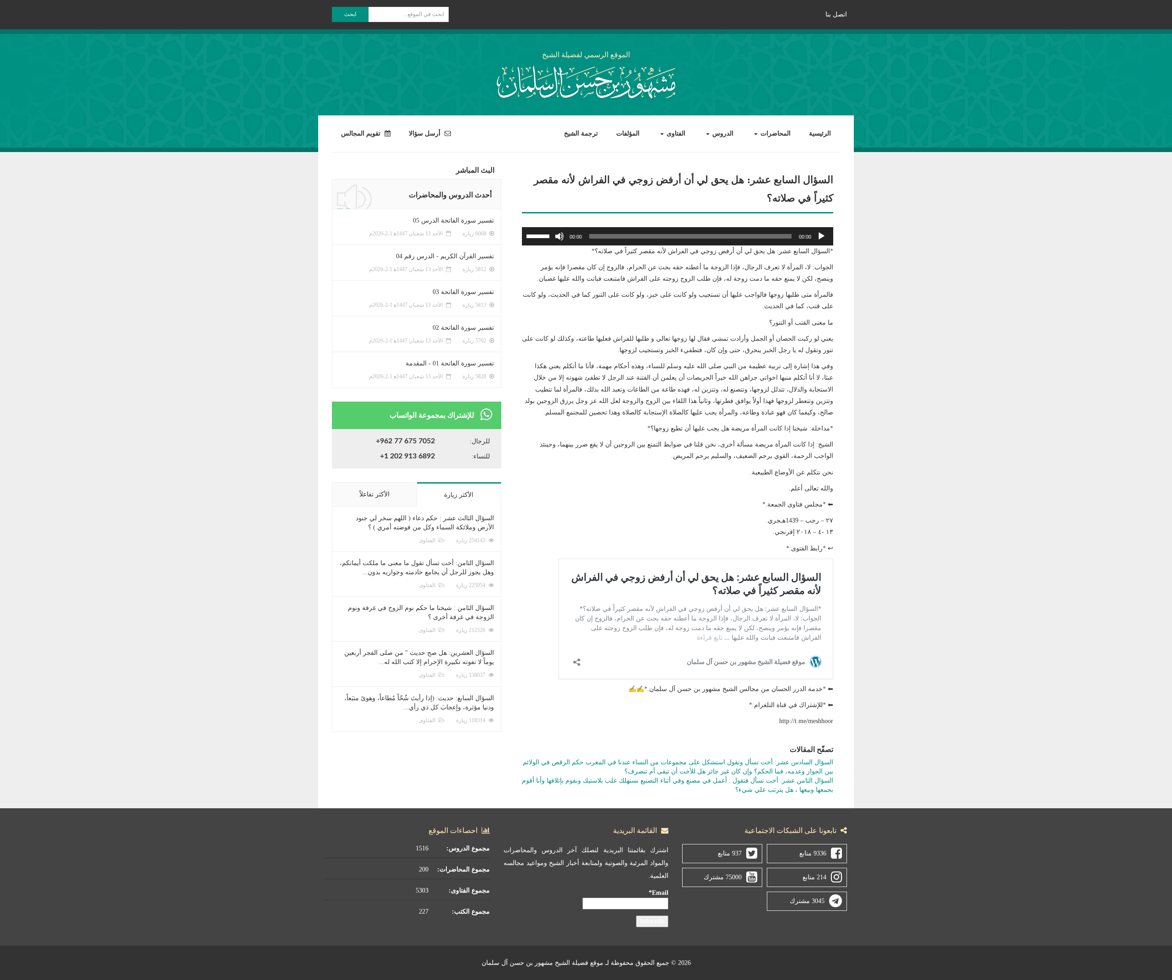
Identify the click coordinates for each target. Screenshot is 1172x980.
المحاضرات (775, 133)
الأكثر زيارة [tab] (458, 494)
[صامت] (559, 236)
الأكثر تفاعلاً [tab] (374, 494)
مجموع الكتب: (471, 911)
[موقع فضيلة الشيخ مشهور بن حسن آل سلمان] (586, 80)
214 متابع (814, 877)
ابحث (350, 14)
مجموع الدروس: (468, 848)
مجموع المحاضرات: (463, 869)
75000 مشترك (723, 877)
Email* (658, 892)
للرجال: (480, 441)
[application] (677, 236)
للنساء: (481, 456)
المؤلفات (628, 133)
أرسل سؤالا (425, 133)
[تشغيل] (821, 236)
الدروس (722, 133)
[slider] (539, 235)
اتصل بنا (836, 14)
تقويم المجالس (361, 133)
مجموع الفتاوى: (469, 890)
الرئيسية (820, 133)
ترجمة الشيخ (581, 133)
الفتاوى (675, 133)
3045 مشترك (807, 901)
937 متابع (730, 853)
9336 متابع (812, 853)
